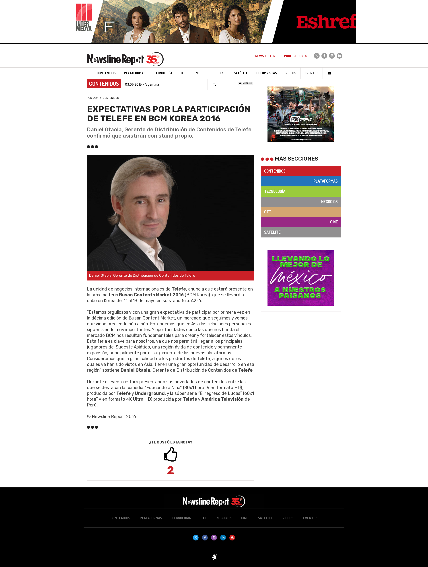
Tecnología (274, 191)
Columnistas (266, 73)
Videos (291, 73)
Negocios (329, 201)
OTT (267, 211)
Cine (334, 221)
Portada (92, 98)
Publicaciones (295, 56)
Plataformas (325, 181)
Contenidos (111, 98)
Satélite (272, 232)
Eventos (311, 73)
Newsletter (265, 56)
